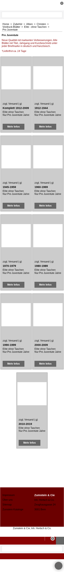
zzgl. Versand (10, 103)
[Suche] (60, 15)
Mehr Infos (13, 126)
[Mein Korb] (59, 5)
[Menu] (3, 5)
